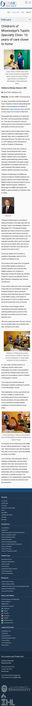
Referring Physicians (7, 573)
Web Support (5, 645)
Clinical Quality (6, 564)
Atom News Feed (8, 622)
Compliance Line (6, 631)
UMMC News (5, 604)
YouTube (6, 613)
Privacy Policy (5, 640)
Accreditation (5, 528)
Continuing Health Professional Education (13, 532)
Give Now (4, 505)
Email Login (5, 503)
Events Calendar (6, 601)
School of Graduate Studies (9, 542)
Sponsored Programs (7, 591)
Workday (4, 519)
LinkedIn (5, 618)
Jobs (3, 510)
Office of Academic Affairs (9, 535)
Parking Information (7, 515)
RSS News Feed (7, 620)
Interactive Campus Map (8, 508)
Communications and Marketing (10, 599)
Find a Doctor (5, 566)
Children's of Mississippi (8, 562)
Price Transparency (7, 571)
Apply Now (4, 530)
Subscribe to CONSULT (8, 606)
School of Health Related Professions (12, 544)
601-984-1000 (16, 675)
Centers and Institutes (8, 581)
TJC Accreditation (6, 643)
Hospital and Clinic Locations (10, 569)
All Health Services (7, 559)
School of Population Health (9, 551)
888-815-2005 (17, 677)
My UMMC (4, 512)
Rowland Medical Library (8, 537)
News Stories (11, 6)
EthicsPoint (5, 633)
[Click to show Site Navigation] (30, 2)
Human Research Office (8, 584)
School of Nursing (6, 549)
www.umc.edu (5, 671)
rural (17, 259)
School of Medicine (7, 546)
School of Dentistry (7, 539)
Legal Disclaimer (6, 636)
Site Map (4, 517)
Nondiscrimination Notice (8, 638)
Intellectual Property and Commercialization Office (15, 586)
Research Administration (8, 588)
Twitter (5, 611)
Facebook (6, 608)
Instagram (6, 615)
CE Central (4, 501)
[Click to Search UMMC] (26, 2)
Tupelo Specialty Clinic (17, 109)
